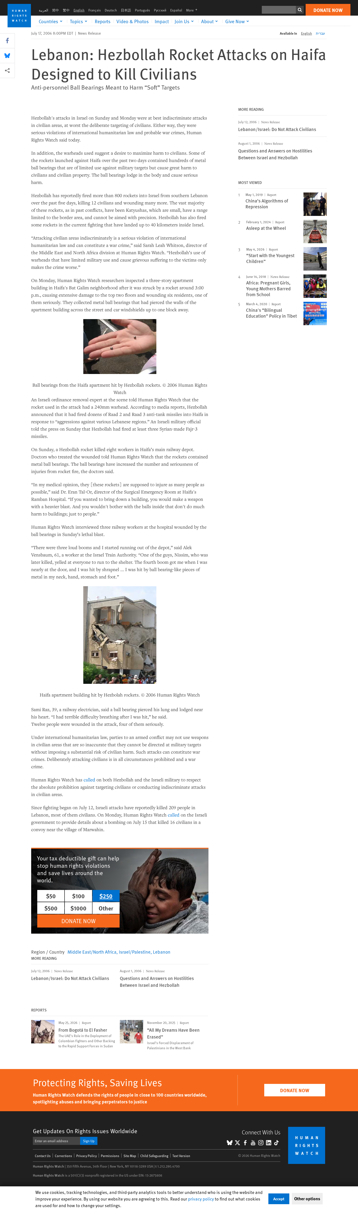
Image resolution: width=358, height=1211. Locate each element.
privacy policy (201, 1199)
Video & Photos (132, 21)
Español (176, 10)
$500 (50, 908)
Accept (278, 1198)
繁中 (66, 10)
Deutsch (111, 10)
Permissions (110, 1155)
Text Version (181, 1155)
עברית (320, 33)
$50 (51, 896)
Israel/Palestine (135, 952)
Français (94, 10)
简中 (55, 10)
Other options (307, 1198)
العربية (43, 10)
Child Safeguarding (154, 1155)
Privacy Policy (86, 1155)
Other (106, 908)
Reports (103, 21)
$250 (106, 896)
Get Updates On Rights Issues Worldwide (85, 1131)
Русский (160, 10)
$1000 (78, 908)
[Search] (300, 10)
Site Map (129, 1155)
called (89, 780)
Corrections (63, 1155)
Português (142, 10)
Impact (162, 21)
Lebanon (161, 952)
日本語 (126, 10)
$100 (78, 896)
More (193, 10)
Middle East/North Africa (91, 952)
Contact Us (43, 1155)
